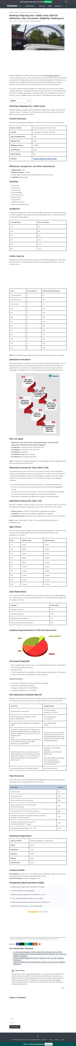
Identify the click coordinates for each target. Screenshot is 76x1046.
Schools (50, 6)
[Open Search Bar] (67, 6)
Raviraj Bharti (35, 21)
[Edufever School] (12, 6)
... (62, 987)
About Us (44, 1039)
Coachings (42, 6)
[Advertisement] (38, 63)
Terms (62, 1039)
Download (48, 2)
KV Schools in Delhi (52, 75)
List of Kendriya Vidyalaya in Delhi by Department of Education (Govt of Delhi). (37, 952)
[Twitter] (22, 944)
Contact (51, 1039)
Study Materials (29, 6)
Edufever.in (58, 6)
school (11, 12)
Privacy (57, 1039)
